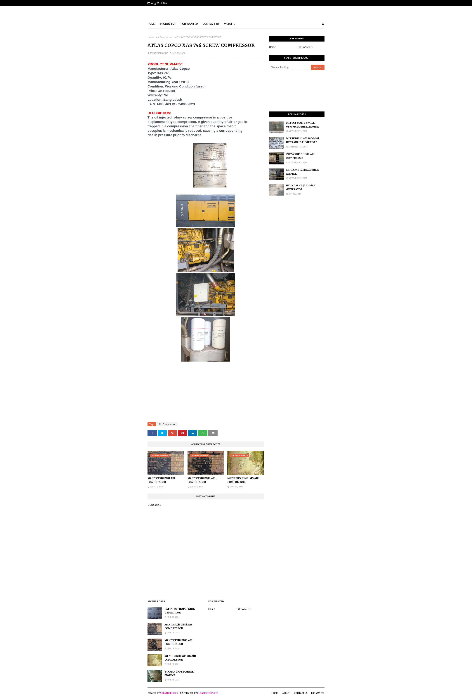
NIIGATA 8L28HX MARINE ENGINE (302, 171)
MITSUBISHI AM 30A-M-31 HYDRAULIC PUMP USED (302, 140)
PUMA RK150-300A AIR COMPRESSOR (300, 156)
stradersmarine (159, 53)
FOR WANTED (305, 47)
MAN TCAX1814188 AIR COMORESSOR (202, 480)
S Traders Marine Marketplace (236, 13)
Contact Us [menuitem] (211, 23)
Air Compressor (164, 37)
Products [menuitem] (167, 23)
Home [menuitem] (151, 23)
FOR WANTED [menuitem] (189, 23)
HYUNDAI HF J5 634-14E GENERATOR (300, 187)
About (286, 693)
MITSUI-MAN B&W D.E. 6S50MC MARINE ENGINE (302, 124)
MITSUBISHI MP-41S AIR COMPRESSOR (243, 480)
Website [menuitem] (229, 23)
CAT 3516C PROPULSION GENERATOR (179, 610)
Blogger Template (207, 693)
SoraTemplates (169, 693)
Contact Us (301, 693)
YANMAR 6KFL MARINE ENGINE (179, 673)
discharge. (194, 135)
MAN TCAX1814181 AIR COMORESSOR (161, 480)
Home (151, 37)
